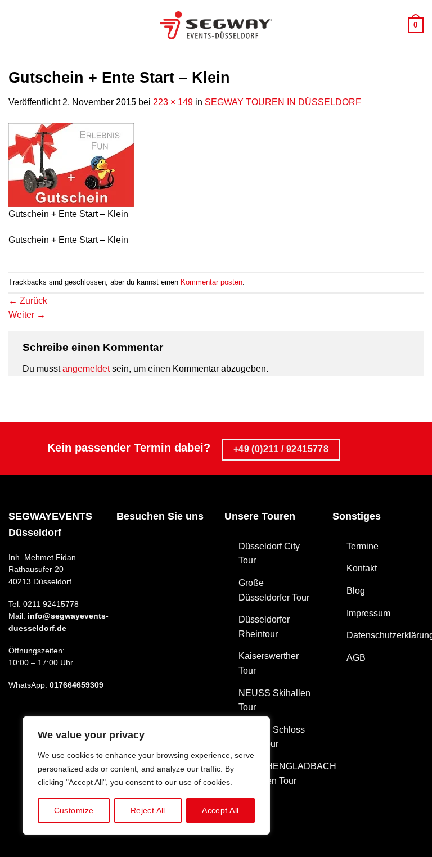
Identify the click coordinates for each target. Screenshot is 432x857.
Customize (74, 810)
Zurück (27, 300)
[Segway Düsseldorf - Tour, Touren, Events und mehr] (216, 25)
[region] (146, 775)
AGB (356, 657)
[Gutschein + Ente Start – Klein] (71, 164)
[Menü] (15, 25)
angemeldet (86, 368)
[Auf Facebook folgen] (126, 545)
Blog (355, 591)
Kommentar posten (211, 282)
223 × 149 (173, 102)
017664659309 (77, 685)
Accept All (220, 810)
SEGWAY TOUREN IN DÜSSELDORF (283, 102)
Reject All (147, 810)
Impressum (368, 613)
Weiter (27, 314)
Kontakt (361, 568)
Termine (362, 546)
